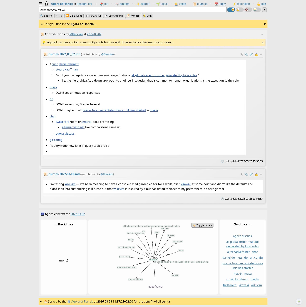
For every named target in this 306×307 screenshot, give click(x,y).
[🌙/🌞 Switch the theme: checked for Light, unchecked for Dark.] (231, 9)
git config (55, 140)
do (51, 99)
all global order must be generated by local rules (164, 75)
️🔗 (251, 54)
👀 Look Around (114, 15)
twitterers (62, 122)
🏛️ (69, 301)
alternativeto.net (73, 127)
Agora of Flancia (82, 301)
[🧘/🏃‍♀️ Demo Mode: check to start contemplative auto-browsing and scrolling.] (240, 9)
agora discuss (65, 133)
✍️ (256, 54)
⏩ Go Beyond (74, 15)
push (54, 64)
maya (53, 87)
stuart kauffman (67, 69)
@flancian (76, 34)
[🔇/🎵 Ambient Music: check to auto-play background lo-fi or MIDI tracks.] (248, 9)
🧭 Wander (132, 15)
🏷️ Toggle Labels (202, 225)
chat (52, 117)
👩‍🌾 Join (147, 15)
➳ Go (59, 15)
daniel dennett (68, 64)
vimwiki (186, 184)
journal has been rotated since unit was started (114, 110)
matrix (86, 122)
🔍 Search (46, 15)
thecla (154, 110)
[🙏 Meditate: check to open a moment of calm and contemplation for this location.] (257, 9)
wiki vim (69, 184)
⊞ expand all (93, 15)
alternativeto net (238, 252)
